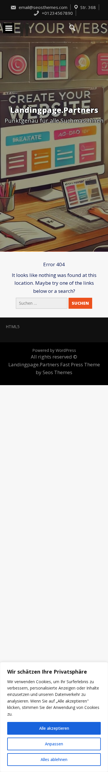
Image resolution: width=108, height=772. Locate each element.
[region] (54, 717)
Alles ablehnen (54, 759)
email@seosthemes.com (42, 7)
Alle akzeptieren (54, 728)
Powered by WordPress (54, 350)
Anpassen (54, 744)
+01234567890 (57, 13)
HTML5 (13, 326)
